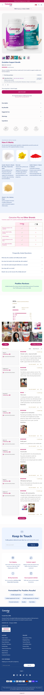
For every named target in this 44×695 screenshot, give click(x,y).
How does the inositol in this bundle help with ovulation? (22, 261)
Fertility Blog (4, 646)
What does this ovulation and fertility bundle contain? (22, 257)
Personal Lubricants (14, 602)
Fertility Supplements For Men (12, 598)
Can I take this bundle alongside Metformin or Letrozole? (22, 264)
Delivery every (7, 80)
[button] (8, 67)
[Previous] (7, 1)
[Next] (37, 1)
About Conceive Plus (6, 648)
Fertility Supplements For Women (30, 598)
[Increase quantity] (8, 85)
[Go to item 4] (16, 57)
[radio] (3, 75)
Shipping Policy (26, 639)
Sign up (33, 544)
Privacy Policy (26, 646)
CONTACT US (5, 625)
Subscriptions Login (6, 639)
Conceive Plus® (24, 684)
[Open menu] (2, 5)
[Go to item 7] (28, 57)
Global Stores (5, 652)
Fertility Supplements (16, 594)
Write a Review (37, 345)
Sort (30, 348)
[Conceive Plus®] (9, 4)
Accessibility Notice (27, 644)
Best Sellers (32, 602)
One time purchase (8, 75)
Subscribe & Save (14, 78)
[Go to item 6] (24, 57)
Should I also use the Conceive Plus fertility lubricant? (22, 272)
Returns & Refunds (27, 648)
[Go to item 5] (20, 57)
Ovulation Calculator (6, 644)
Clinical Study (5, 650)
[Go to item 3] (12, 57)
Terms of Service (26, 642)
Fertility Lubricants (28, 594)
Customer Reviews (6, 655)
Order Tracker (5, 637)
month (12, 80)
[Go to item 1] (4, 57)
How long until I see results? (22, 268)
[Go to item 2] (8, 57)
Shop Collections (5, 642)
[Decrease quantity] (3, 85)
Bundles (24, 602)
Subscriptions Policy (27, 637)
